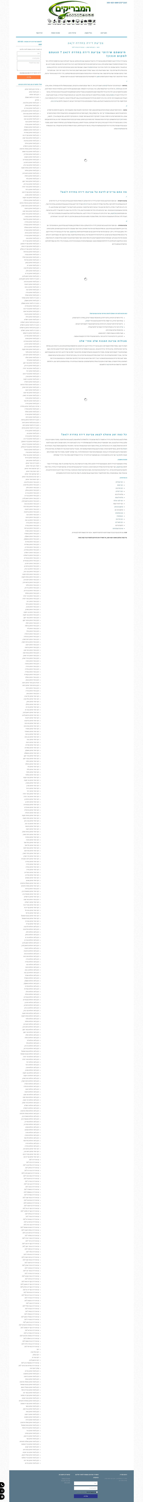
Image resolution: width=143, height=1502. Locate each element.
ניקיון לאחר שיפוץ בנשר (32, 1406)
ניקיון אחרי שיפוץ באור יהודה (30, 598)
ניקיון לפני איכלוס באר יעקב (31, 1032)
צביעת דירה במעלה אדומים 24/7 (29, 1335)
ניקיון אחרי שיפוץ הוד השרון (31, 655)
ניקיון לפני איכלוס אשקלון (32, 980)
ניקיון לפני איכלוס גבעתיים (31, 997)
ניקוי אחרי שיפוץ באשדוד (32, 731)
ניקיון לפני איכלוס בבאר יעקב (30, 1029)
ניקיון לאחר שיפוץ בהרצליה (31, 200)
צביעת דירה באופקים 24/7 (31, 1203)
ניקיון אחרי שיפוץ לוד (33, 628)
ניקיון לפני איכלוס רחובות (32, 948)
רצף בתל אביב (35, 1352)
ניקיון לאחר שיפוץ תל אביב (31, 268)
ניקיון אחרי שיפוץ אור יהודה (31, 596)
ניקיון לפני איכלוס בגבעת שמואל (30, 1054)
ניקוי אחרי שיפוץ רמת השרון (31, 834)
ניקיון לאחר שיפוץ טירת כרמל (30, 1428)
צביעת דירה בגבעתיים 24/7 (31, 1219)
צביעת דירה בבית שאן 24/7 (31, 1322)
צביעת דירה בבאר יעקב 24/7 (30, 1246)
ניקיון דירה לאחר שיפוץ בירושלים (29, 325)
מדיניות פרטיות (65, 1480)
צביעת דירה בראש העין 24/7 (31, 1233)
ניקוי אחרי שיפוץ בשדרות (32, 747)
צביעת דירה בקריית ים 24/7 (31, 1289)
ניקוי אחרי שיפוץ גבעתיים (31, 807)
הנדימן (37, 100)
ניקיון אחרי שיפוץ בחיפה (32, 888)
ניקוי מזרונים (119, 488)
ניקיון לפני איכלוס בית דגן (32, 1046)
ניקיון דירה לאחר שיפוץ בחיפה (30, 428)
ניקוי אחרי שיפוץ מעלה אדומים (30, 886)
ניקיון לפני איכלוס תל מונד (31, 1138)
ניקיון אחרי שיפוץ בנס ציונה (31, 506)
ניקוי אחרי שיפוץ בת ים (32, 707)
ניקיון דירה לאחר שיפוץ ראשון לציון (29, 279)
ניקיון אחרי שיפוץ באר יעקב (31, 617)
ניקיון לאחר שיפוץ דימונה (32, 1414)
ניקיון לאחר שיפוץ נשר (32, 1438)
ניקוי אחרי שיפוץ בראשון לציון (30, 715)
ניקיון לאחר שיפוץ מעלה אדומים (30, 1422)
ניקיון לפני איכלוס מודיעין (32, 1121)
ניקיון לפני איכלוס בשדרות (31, 989)
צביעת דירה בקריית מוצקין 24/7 (30, 1284)
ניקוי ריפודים (119, 491)
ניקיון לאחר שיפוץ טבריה (32, 414)
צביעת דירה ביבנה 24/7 (32, 1186)
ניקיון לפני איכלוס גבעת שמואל (30, 1051)
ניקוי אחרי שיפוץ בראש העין (31, 1149)
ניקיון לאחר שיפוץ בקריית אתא (30, 246)
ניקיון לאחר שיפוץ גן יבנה (32, 287)
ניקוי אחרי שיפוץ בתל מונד (31, 842)
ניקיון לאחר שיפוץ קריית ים (31, 438)
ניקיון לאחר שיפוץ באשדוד (31, 127)
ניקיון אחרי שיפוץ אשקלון (32, 536)
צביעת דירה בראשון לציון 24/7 (30, 1173)
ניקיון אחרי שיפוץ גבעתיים (31, 558)
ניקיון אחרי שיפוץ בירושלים (31, 555)
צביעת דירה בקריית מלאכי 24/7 (30, 1211)
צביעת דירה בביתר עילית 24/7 (30, 1344)
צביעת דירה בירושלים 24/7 (31, 1338)
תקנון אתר (67, 1482)
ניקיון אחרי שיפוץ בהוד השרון (30, 658)
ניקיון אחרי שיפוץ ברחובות (31, 512)
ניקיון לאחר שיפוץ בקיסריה (31, 224)
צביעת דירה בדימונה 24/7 (31, 1205)
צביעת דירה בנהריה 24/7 (32, 1298)
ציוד (89, 229)
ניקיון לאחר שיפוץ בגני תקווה (31, 197)
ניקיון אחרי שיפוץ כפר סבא (31, 650)
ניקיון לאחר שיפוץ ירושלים (31, 319)
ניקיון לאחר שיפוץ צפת (32, 1411)
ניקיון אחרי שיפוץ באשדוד (31, 533)
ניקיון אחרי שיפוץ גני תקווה (31, 612)
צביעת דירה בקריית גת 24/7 (31, 1208)
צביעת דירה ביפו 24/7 (32, 1162)
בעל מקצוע (114, 213)
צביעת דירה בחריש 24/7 (32, 1330)
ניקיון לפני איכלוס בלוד (32, 1043)
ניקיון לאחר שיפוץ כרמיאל (31, 449)
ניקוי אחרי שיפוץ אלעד (32, 772)
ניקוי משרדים (119, 522)
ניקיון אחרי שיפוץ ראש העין (31, 579)
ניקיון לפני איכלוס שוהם (32, 1127)
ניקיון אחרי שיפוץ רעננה (32, 644)
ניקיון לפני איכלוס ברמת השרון (30, 1081)
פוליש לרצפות (119, 498)
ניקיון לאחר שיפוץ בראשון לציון (30, 111)
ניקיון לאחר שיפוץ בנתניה (32, 216)
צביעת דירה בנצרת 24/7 (32, 1308)
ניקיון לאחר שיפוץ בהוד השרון (30, 214)
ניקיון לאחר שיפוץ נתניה (32, 398)
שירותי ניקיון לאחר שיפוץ (32, 89)
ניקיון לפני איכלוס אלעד (32, 1018)
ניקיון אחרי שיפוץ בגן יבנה (31, 528)
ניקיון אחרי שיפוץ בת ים (32, 493)
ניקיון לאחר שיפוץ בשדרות (31, 132)
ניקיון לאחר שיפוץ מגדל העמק (30, 1455)
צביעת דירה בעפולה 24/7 (31, 1314)
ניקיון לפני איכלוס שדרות (32, 986)
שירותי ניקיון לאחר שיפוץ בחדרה (29, 406)
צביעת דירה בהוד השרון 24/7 (30, 1265)
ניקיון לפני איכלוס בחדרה (32, 1146)
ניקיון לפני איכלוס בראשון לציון (30, 945)
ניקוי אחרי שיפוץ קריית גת (31, 907)
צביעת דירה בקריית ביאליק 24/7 (29, 1287)
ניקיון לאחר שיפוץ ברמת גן (31, 162)
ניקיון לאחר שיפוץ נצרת (32, 452)
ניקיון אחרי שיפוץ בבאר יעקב (31, 620)
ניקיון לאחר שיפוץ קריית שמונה (30, 1444)
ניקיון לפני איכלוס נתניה (32, 1132)
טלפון (90, 67)
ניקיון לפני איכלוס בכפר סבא (31, 1097)
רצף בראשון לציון (34, 1360)
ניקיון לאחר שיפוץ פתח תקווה (30, 349)
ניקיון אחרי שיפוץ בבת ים (32, 495)
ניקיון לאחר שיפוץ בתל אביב (31, 102)
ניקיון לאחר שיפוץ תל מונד (31, 401)
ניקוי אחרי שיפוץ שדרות (32, 745)
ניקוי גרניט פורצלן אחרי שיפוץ (30, 476)
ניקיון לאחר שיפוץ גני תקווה (31, 379)
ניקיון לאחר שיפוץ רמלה (32, 357)
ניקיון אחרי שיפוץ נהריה (32, 691)
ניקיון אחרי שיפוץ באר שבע (31, 899)
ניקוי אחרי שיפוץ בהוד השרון (31, 853)
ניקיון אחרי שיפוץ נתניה (32, 661)
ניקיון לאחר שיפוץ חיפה (32, 417)
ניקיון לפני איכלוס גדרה (32, 959)
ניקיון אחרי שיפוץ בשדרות (31, 544)
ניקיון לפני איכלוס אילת (32, 991)
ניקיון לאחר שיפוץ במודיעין (31, 154)
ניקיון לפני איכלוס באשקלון (31, 983)
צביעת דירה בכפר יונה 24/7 (31, 1270)
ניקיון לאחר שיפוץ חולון (32, 270)
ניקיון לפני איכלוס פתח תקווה (30, 1013)
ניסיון (80, 61)
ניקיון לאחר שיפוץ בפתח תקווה (30, 168)
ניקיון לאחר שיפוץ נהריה (32, 430)
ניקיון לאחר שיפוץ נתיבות (32, 314)
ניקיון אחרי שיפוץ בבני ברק (31, 571)
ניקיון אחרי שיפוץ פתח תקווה (30, 574)
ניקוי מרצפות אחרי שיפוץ (32, 468)
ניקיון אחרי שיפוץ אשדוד (32, 531)
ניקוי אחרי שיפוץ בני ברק (32, 823)
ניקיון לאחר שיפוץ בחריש (32, 1371)
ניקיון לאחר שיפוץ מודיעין (32, 336)
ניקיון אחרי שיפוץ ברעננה (32, 647)
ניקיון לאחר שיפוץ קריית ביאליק (30, 447)
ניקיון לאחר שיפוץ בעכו (32, 238)
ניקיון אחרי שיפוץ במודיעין (31, 550)
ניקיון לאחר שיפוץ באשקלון (31, 130)
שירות (119, 129)
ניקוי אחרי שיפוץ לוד (33, 766)
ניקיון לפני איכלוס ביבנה (32, 967)
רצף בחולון (36, 1354)
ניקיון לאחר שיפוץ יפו (33, 265)
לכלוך (117, 89)
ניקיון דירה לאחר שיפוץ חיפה (30, 425)
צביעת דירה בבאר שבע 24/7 (31, 1197)
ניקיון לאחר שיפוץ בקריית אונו (30, 192)
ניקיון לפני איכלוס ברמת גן (31, 1005)
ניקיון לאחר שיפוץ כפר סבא (31, 392)
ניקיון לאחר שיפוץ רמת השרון (30, 387)
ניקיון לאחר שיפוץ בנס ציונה (31, 113)
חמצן (98, 77)
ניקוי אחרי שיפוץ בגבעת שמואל (30, 915)
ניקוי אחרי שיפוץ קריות (32, 924)
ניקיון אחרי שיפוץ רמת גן (32, 563)
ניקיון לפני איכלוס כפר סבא (31, 1094)
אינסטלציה (120, 516)
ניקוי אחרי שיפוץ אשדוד (32, 728)
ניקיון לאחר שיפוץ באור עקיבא (30, 1398)
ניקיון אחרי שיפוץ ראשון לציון (31, 498)
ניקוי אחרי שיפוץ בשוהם (32, 878)
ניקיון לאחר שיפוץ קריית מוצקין (30, 441)
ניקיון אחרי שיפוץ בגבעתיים (31, 560)
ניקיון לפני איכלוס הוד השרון (31, 1100)
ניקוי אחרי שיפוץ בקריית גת (31, 905)
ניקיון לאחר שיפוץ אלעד (32, 352)
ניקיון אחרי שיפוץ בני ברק (32, 569)
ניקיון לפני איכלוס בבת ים (31, 940)
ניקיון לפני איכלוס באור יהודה (30, 1059)
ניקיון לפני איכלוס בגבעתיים (31, 999)
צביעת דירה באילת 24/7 (32, 1214)
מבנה (70, 349)
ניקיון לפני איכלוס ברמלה (32, 1037)
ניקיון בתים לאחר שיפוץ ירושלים (30, 322)
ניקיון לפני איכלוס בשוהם (32, 1130)
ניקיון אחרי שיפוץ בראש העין (31, 582)
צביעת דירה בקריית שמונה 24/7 (30, 1327)
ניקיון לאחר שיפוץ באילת (32, 143)
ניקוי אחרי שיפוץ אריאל (32, 913)
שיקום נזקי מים (118, 507)
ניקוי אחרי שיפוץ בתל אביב (31, 699)
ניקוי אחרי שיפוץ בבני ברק (31, 821)
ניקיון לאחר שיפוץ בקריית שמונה (30, 1403)
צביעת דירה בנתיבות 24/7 (31, 1200)
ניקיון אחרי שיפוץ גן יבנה (32, 520)
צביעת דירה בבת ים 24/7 (31, 1170)
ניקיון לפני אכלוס (34, 94)
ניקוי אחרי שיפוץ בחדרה (32, 861)
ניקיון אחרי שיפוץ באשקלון (31, 539)
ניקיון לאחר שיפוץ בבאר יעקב (30, 181)
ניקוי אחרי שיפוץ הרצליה (32, 812)
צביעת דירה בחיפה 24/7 (32, 1279)
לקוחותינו (105, 86)
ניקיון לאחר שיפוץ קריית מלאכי (30, 1457)
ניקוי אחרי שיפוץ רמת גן (32, 802)
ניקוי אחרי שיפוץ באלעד (32, 775)
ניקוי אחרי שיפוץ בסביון (32, 783)
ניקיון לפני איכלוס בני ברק (31, 1008)
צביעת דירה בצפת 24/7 (32, 1311)
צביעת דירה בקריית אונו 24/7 (30, 1243)
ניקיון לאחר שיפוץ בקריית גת (31, 135)
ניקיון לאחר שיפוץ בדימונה (31, 1376)
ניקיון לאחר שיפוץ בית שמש (31, 333)
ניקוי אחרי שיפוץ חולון (33, 701)
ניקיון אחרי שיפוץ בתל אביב (31, 485)
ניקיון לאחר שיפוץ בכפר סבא (31, 211)
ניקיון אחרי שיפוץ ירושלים (31, 552)
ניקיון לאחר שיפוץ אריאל (32, 457)
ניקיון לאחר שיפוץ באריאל (31, 260)
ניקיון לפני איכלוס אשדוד (32, 975)
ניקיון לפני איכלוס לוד (33, 1040)
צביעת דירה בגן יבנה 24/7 (31, 1184)
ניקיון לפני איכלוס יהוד (32, 1062)
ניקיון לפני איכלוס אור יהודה (31, 1056)
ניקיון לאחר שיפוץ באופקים (31, 1373)
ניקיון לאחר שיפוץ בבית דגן (31, 184)
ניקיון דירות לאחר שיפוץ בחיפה (30, 420)
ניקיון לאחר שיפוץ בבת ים (31, 108)
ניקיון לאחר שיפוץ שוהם (32, 338)
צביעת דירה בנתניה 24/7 (32, 1268)
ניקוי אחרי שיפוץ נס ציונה (32, 723)
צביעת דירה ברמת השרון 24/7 (30, 1257)
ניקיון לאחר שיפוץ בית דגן (31, 365)
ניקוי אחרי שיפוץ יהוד (33, 791)
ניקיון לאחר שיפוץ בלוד (32, 178)
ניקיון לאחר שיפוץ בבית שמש (30, 151)
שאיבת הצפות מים (118, 529)
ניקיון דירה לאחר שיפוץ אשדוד (30, 298)
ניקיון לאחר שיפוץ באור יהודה (30, 186)
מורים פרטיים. (123, 1480)
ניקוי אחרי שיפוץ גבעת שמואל (30, 918)
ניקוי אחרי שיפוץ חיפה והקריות (30, 859)
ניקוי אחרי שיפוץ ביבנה (32, 742)
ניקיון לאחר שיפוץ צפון (32, 460)
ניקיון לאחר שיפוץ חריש (32, 1420)
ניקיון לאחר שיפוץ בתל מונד (31, 219)
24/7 (108, 365)
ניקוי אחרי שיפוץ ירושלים (32, 902)
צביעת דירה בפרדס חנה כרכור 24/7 (29, 1365)
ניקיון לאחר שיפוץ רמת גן (32, 344)
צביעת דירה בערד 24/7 (32, 1216)
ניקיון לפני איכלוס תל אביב (31, 926)
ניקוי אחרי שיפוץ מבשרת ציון (31, 894)
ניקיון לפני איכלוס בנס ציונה (31, 956)
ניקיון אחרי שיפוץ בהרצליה (31, 636)
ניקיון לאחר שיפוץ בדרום (32, 1463)
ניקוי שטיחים (119, 482)
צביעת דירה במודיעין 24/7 (31, 1333)
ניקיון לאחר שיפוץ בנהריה (32, 235)
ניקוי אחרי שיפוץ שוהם (32, 880)
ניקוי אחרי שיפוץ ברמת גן (32, 799)
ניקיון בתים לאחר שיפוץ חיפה (30, 422)
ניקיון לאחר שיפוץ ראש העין (31, 354)
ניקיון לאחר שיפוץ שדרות (32, 306)
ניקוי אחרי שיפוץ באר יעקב (31, 756)
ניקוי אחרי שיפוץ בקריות (32, 921)
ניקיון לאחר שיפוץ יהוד (32, 371)
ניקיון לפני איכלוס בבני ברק (31, 1010)
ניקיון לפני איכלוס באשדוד (31, 978)
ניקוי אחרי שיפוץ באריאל (32, 910)
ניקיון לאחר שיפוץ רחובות (32, 284)
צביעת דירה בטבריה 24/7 (31, 1319)
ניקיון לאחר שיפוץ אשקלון (32, 300)
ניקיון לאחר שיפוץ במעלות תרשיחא (29, 1401)
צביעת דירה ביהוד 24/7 (32, 1241)
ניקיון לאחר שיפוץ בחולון (32, 105)
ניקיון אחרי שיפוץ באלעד (32, 593)
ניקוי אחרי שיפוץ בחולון (32, 704)
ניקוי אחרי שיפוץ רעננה (32, 829)
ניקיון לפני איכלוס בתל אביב (31, 929)
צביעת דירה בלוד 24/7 (32, 1251)
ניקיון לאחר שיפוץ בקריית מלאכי (30, 1395)
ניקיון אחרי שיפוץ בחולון (32, 490)
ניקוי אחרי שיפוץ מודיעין (32, 875)
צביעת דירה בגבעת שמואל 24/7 (30, 1227)
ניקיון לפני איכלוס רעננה (32, 1089)
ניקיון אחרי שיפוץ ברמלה (32, 625)
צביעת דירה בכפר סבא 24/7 (31, 1260)
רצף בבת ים (35, 1357)
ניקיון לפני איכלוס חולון (32, 932)
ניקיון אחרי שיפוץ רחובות (32, 509)
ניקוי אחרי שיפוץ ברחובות (31, 720)
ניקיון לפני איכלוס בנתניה (32, 1135)
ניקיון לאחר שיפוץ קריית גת (31, 308)
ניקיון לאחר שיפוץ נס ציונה (31, 281)
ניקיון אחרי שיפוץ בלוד (32, 631)
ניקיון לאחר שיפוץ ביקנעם (31, 157)
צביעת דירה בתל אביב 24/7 (31, 1165)
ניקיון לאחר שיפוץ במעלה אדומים (29, 149)
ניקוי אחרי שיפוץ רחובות (32, 718)
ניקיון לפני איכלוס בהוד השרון (30, 1102)
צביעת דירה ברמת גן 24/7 (31, 1222)
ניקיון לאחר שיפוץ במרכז (32, 1433)
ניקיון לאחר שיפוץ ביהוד (32, 189)
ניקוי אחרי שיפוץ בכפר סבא (31, 848)
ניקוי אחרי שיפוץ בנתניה (32, 837)
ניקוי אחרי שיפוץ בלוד (33, 769)
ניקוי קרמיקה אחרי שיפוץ (32, 474)
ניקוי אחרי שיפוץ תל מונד (32, 845)
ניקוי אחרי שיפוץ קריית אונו (31, 1157)
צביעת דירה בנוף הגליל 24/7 (31, 1306)
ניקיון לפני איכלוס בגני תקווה (31, 1073)
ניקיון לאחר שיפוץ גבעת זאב (31, 1449)
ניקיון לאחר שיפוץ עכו (33, 433)
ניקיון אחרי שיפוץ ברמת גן (31, 566)
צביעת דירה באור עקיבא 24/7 (30, 1276)
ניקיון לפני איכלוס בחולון (32, 934)
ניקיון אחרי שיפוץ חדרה (32, 666)
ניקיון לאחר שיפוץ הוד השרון (31, 395)
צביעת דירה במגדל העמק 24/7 (30, 1317)
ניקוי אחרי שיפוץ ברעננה (32, 826)
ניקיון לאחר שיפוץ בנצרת (32, 254)
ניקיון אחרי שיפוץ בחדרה (32, 669)
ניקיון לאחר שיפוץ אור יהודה (31, 368)
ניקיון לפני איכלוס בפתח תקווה (30, 1016)
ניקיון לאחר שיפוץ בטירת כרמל (30, 1390)
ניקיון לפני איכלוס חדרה (32, 1143)
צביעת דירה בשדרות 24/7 (31, 1195)
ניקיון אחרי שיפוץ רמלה (32, 623)
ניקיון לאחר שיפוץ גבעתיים (31, 341)
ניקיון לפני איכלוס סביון (32, 1067)
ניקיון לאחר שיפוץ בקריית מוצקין (30, 243)
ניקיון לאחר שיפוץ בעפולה (31, 227)
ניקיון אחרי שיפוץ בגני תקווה (31, 615)
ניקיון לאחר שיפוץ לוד (33, 360)
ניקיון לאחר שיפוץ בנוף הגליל (30, 257)
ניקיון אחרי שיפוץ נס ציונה (31, 504)
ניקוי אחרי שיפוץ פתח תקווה (31, 818)
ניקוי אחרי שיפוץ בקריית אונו (31, 1154)
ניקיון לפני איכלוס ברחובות (31, 951)
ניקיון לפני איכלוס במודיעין (31, 1124)
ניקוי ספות (120, 485)
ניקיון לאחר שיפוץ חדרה (32, 403)
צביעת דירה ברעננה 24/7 (32, 1262)
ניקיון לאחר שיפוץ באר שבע (31, 311)
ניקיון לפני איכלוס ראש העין (31, 1024)
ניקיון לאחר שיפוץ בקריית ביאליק (29, 249)
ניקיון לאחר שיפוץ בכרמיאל (31, 252)
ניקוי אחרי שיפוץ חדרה (32, 864)
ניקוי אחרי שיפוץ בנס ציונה (31, 726)
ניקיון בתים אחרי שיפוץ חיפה (30, 685)
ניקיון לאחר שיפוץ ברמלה (32, 176)
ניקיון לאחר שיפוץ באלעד (32, 170)
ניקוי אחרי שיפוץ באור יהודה (31, 794)
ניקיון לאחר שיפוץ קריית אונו (31, 373)
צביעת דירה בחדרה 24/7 (32, 1273)
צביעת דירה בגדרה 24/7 (32, 1181)
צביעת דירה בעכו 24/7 (32, 1303)
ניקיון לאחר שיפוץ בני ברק (31, 346)
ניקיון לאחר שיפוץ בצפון (32, 262)
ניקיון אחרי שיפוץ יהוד (32, 601)
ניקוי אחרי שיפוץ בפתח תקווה (30, 815)
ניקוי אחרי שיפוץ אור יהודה (31, 796)
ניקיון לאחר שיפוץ (34, 92)
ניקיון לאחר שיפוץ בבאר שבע (31, 138)
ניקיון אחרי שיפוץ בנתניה (32, 663)
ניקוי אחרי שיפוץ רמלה (32, 761)
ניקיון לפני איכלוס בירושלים (31, 1108)
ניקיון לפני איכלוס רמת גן (32, 1002)
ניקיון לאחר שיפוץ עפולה (32, 411)
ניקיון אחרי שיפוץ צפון (32, 693)
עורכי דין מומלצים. (121, 1478)
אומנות (112, 95)
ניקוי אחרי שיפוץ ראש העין (31, 1151)
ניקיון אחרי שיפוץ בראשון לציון (30, 501)
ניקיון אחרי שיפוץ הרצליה (32, 634)
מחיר (106, 113)
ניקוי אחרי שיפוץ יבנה (33, 739)
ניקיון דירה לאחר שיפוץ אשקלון (30, 303)
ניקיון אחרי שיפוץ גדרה (32, 523)
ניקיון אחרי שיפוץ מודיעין (32, 547)
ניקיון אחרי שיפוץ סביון (32, 607)
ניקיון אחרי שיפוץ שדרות (32, 541)
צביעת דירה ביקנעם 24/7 (32, 1300)
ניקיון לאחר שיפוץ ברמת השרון (30, 205)
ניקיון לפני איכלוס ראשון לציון (30, 943)
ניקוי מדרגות (119, 519)
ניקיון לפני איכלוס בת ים (32, 937)
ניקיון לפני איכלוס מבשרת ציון (30, 1116)
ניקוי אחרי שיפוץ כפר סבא (31, 850)
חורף (121, 119)
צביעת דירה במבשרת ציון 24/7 (30, 1363)
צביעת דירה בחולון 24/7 (32, 1167)
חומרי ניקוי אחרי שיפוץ (32, 466)
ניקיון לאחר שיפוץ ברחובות (31, 116)
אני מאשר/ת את (29, 73)
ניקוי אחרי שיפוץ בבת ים (32, 709)
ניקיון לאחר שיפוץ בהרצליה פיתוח (29, 203)
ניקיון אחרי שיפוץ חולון (32, 487)
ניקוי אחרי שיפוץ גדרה (32, 869)
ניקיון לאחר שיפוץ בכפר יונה (31, 1392)
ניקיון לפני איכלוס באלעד (32, 1021)
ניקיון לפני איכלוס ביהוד (32, 1065)
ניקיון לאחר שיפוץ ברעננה (32, 208)
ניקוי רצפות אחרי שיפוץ (32, 479)
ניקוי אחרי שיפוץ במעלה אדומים (29, 883)
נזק (48, 67)
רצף (38, 1349)
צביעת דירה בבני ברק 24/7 (31, 1224)
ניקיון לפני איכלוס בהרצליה (31, 1086)
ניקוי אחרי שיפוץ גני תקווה (31, 780)
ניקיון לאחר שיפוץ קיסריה (32, 409)
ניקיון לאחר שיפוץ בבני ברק (31, 165)
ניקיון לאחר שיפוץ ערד (32, 1430)
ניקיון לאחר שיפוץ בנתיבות (31, 140)
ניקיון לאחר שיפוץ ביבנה (32, 121)
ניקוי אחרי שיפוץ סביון (32, 785)
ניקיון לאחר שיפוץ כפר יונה (31, 1460)
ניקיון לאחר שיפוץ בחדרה (32, 222)
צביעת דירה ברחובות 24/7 (31, 1178)
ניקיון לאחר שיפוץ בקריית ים (31, 241)
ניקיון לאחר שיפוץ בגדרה (32, 124)
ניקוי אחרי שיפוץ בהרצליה (31, 810)
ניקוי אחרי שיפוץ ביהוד (32, 788)
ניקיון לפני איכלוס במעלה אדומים (29, 1113)
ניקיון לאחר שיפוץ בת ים (32, 273)
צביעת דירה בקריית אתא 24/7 (30, 1281)
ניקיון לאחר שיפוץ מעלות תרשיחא (29, 1441)
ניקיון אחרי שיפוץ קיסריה (32, 672)
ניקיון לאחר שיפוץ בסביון (32, 195)
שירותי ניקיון (54, 101)
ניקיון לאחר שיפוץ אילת (32, 317)
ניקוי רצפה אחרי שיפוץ (32, 471)
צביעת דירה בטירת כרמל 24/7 (30, 1295)
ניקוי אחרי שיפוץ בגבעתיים (31, 804)
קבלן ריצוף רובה (34, 1368)
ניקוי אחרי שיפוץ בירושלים (31, 896)
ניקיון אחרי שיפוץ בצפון (32, 680)
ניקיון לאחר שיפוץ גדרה (32, 292)
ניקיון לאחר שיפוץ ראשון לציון (30, 276)
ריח (82, 467)
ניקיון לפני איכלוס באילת (32, 994)
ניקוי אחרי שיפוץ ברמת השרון (30, 831)
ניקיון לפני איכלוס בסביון (32, 1070)
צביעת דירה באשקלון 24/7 (31, 1192)
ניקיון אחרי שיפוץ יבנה (32, 514)
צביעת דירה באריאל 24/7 (31, 1346)
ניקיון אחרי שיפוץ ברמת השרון (30, 642)
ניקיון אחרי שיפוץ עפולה (32, 677)
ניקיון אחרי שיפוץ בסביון (32, 609)
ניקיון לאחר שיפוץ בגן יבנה (31, 119)
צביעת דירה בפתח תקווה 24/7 (30, 1230)
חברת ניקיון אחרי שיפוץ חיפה (30, 682)
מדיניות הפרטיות (24, 73)
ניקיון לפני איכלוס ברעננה (32, 1092)
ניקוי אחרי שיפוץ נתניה (32, 840)
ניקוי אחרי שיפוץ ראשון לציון (31, 712)
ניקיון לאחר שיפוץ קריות (32, 436)
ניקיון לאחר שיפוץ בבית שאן (31, 1409)
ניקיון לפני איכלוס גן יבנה (32, 970)
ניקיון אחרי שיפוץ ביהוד (32, 604)
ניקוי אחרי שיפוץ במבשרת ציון (30, 891)
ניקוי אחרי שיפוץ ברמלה (32, 764)
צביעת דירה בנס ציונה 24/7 (31, 1176)
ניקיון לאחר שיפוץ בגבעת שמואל (29, 1384)
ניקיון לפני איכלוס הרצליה (31, 1083)
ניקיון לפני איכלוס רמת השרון (30, 1078)
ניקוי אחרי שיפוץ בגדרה (32, 867)
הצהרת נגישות (66, 1478)
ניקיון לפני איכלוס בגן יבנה (31, 972)
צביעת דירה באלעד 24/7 (32, 1235)
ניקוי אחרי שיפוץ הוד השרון (31, 856)
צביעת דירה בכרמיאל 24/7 (31, 1292)
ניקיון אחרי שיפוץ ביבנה (32, 517)
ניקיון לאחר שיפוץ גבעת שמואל (30, 1425)
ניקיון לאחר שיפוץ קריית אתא (30, 444)
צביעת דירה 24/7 (34, 1159)
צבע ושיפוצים (119, 513)
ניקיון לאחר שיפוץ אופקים (31, 1417)
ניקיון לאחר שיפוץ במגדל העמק (30, 1387)
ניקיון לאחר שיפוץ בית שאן (31, 1436)
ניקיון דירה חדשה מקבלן (32, 97)
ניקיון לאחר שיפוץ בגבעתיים (31, 159)
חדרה (117, 61)
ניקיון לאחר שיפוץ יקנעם (32, 1447)
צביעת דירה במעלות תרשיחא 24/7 (29, 1325)
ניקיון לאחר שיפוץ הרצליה (31, 382)
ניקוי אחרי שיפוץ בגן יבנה (32, 737)
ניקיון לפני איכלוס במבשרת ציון (30, 1119)
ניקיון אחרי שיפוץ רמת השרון (31, 639)
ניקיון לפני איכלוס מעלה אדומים (30, 1111)
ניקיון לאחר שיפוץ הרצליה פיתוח (29, 384)
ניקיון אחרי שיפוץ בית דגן (32, 588)
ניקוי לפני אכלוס (118, 501)
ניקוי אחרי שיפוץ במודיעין (31, 872)
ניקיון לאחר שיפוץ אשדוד (32, 295)
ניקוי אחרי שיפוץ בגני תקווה (31, 777)
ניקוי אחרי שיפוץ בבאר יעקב (31, 758)
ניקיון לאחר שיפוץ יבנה (32, 289)
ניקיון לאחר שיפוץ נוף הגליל (31, 455)
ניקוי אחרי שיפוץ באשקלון (31, 753)
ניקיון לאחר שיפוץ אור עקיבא (31, 1452)
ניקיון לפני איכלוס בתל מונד (31, 1140)
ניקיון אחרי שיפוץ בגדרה (32, 525)
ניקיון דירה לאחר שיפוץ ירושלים (30, 330)
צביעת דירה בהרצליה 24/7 (31, 1254)
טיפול (124, 449)
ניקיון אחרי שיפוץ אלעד (32, 585)
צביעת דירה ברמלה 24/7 (32, 1249)
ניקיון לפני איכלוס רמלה (32, 1035)
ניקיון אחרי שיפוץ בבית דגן (31, 590)
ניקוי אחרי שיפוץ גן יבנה (32, 734)
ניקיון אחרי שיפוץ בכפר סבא (31, 653)
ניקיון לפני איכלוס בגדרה (32, 962)
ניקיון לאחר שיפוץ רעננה (32, 390)
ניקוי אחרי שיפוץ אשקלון (32, 750)
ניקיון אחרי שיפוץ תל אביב (31, 482)
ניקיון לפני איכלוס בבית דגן (31, 1048)
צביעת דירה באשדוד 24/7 (31, 1189)
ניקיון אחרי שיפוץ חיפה (32, 688)
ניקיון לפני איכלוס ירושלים (31, 1105)
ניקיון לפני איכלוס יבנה (32, 964)
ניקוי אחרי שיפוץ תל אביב (31, 696)
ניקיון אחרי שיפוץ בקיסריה (31, 674)
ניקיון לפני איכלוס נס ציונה (31, 953)
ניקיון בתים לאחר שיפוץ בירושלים (29, 327)
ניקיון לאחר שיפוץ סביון (32, 376)
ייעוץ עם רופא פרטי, (110, 1478)
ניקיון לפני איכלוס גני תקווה (31, 1075)
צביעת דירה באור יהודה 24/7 (30, 1238)
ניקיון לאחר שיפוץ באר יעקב (31, 363)
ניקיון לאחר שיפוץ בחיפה (32, 233)
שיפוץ (87, 321)
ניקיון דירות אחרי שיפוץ (32, 463)
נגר (117, 455)
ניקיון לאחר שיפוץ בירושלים (31, 146)
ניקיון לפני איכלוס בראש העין (31, 1027)
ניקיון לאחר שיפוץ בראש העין (30, 173)
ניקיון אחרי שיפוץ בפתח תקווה (30, 577)
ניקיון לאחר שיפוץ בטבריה (31, 230)
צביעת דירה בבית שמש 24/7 (30, 1341)
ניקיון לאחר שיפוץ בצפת (32, 1379)
